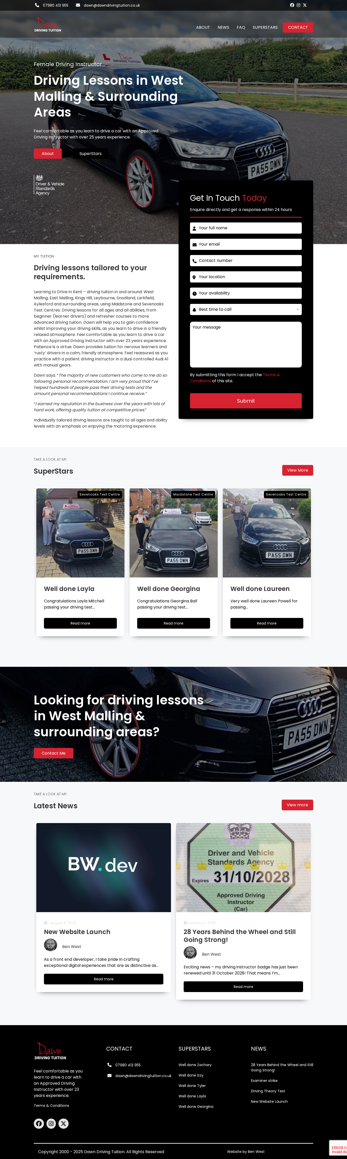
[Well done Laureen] (267, 532)
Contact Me (54, 753)
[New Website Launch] (103, 867)
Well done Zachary (195, 1064)
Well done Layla (192, 1096)
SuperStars (91, 154)
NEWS (223, 27)
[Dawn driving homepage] (48, 21)
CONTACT (298, 27)
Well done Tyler (192, 1085)
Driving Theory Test (268, 1091)
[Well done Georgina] (174, 532)
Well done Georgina (196, 1106)
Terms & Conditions (51, 1105)
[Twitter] (305, 5)
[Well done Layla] (80, 532)
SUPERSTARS (265, 27)
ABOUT (203, 27)
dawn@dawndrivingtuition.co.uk (112, 5)
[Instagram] (298, 5)
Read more (85, 624)
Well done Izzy (191, 1075)
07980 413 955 (55, 5)
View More (297, 470)
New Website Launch (269, 1101)
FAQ (241, 27)
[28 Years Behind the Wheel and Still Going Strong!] (243, 867)
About (48, 154)
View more (297, 805)
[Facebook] (292, 5)
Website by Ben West (246, 1151)
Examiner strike (264, 1080)
